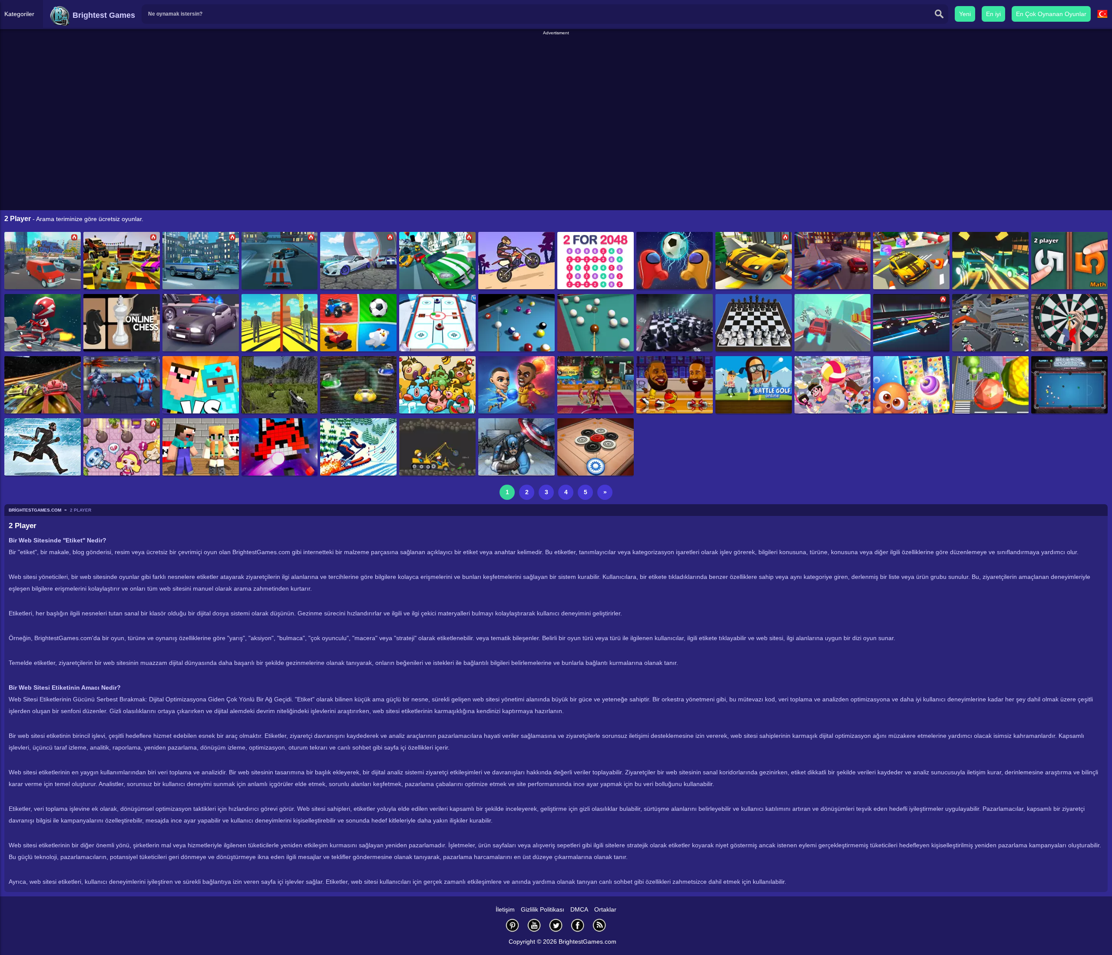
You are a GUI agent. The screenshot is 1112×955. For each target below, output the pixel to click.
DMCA (579, 909)
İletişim (505, 909)
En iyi (993, 13)
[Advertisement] (556, 56)
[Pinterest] (512, 925)
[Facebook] (578, 925)
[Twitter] (556, 925)
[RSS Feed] (599, 925)
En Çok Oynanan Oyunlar (1051, 13)
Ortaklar (605, 909)
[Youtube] (534, 925)
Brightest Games (102, 15)
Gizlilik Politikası (542, 909)
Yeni (965, 13)
